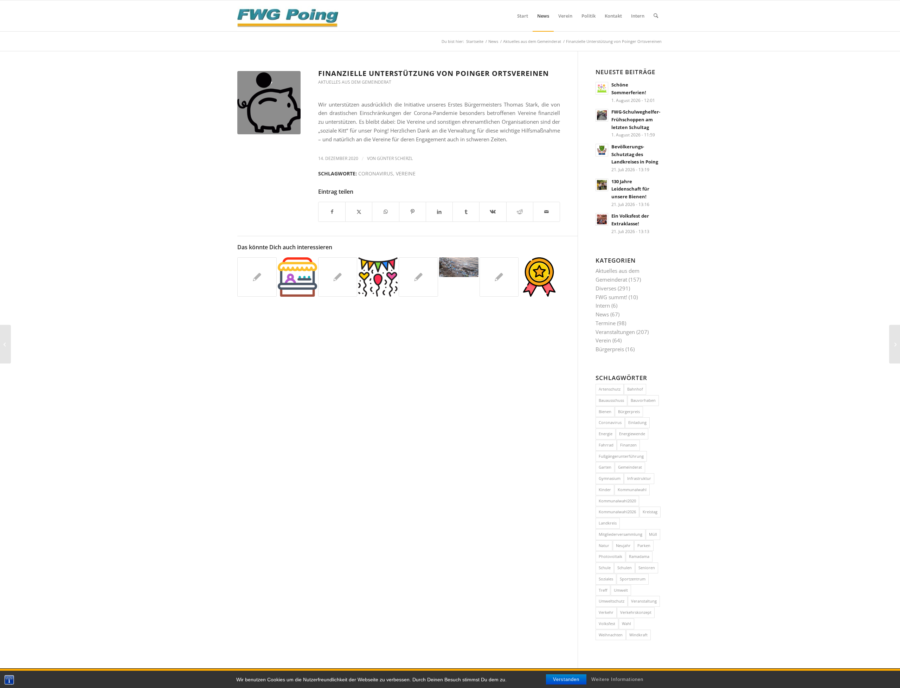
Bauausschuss (611, 400)
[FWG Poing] (287, 15)
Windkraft (638, 634)
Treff (603, 590)
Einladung (637, 422)
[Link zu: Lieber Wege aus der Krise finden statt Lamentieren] (499, 277)
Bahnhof (635, 389)
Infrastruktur (639, 478)
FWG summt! (611, 297)
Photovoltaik (610, 556)
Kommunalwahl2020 (617, 500)
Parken (643, 545)
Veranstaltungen (615, 331)
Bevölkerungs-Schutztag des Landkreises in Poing (634, 154)
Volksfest (607, 623)
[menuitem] (523, 15)
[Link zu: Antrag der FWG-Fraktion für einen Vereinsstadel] (297, 277)
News (602, 314)
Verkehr (606, 612)
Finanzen (628, 445)
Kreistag (650, 511)
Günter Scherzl (395, 158)
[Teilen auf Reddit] (520, 211)
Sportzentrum (632, 578)
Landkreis (608, 523)
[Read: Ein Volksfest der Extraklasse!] (602, 219)
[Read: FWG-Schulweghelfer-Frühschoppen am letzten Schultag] (602, 115)
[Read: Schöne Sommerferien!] (602, 88)
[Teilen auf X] (359, 211)
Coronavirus (375, 174)
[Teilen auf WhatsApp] (385, 211)
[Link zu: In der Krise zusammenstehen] (418, 277)
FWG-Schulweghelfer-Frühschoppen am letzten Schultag (635, 119)
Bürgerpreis (610, 349)
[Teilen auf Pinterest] (412, 211)
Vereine (406, 174)
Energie (605, 433)
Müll (653, 534)
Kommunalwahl (632, 489)
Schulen (624, 567)
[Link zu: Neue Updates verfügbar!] (539, 277)
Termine (606, 323)
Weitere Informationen (617, 679)
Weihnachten (611, 634)
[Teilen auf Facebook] (332, 211)
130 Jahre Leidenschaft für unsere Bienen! (630, 189)
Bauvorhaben (643, 400)
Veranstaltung (644, 601)
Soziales (606, 578)
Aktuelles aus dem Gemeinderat (354, 82)
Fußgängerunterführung (621, 456)
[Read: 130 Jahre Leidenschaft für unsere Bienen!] (602, 185)
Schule (605, 567)
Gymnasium (610, 478)
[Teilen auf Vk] (493, 211)
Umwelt (621, 590)
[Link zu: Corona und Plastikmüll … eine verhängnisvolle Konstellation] (458, 267)
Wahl (626, 623)
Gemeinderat (630, 467)
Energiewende (632, 433)
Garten (605, 467)
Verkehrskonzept (635, 612)
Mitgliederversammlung (620, 534)
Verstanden (566, 679)
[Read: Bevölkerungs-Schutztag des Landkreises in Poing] (602, 150)
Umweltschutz (611, 601)
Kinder (605, 489)
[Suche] (656, 15)
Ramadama (639, 556)
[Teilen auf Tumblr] (466, 211)
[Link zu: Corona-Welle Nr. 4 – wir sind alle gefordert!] (338, 277)
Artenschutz (610, 389)
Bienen (605, 411)
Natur (604, 545)
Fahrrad (606, 445)
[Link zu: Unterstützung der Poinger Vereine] (257, 277)
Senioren (646, 567)
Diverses (606, 288)
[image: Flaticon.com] (269, 102)
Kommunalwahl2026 (617, 511)
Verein (603, 340)
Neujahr (623, 545)
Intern (603, 305)
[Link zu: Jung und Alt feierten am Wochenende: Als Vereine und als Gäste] (378, 277)
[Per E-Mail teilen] (546, 211)
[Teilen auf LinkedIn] (439, 211)
